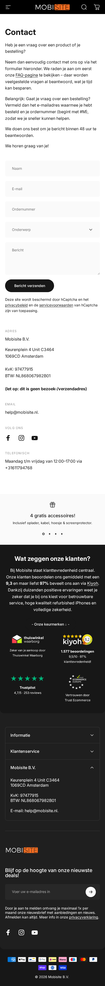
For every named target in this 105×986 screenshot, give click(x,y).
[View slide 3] (55, 534)
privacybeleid (16, 305)
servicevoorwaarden (56, 305)
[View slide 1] (43, 534)
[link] (50, 624)
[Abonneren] (91, 892)
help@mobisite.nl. (41, 810)
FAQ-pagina (27, 74)
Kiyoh (92, 583)
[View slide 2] (49, 534)
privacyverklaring (83, 917)
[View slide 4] (62, 534)
